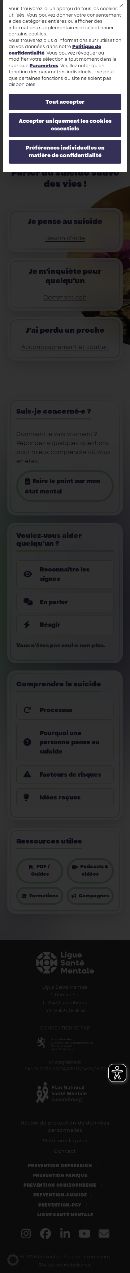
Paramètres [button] (44, 65)
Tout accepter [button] (65, 101)
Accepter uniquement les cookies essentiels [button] (65, 124)
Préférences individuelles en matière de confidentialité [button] (65, 151)
